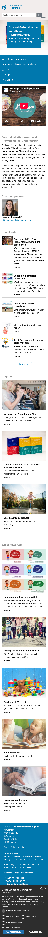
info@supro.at (10, 842)
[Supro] (19, 8)
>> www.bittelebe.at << (14, 881)
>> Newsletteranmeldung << (17, 884)
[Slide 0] (22, 51)
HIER (29, 868)
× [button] (45, 888)
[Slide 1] (26, 51)
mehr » (17, 267)
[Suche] (39, 15)
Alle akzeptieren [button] (13, 932)
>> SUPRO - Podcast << (15, 878)
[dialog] (24, 911)
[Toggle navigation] (43, 15)
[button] (24, 927)
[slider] (24, 36)
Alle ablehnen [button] (35, 932)
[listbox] (41, 888)
